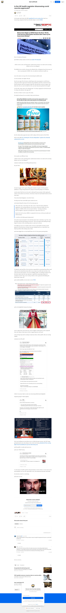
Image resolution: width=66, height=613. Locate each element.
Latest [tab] (18, 565)
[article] (33, 570)
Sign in (62, 1)
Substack (27, 610)
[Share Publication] (53, 2)
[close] (43, 584)
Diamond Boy (18, 536)
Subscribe (57, 1)
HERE (41, 20)
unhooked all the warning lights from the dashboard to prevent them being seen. (32, 443)
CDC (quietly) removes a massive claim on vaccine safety (27, 575)
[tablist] (18, 524)
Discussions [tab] (22, 565)
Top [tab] (15, 565)
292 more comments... (18, 559)
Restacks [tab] (21, 523)
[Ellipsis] (51, 536)
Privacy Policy (41, 601)
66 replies (19, 543)
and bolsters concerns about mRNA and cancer (22, 576)
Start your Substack (30, 608)
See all (16, 589)
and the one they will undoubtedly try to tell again (23, 569)
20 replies (19, 555)
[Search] (51, 2)
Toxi (17, 546)
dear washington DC (19, 582)
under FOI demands (36, 59)
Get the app (38, 608)
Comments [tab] (17, 523)
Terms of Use (38, 600)
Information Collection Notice (32, 601)
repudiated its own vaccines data (36, 18)
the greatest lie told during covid (22, 568)
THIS (34, 280)
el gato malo (19, 12)
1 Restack (26, 512)
